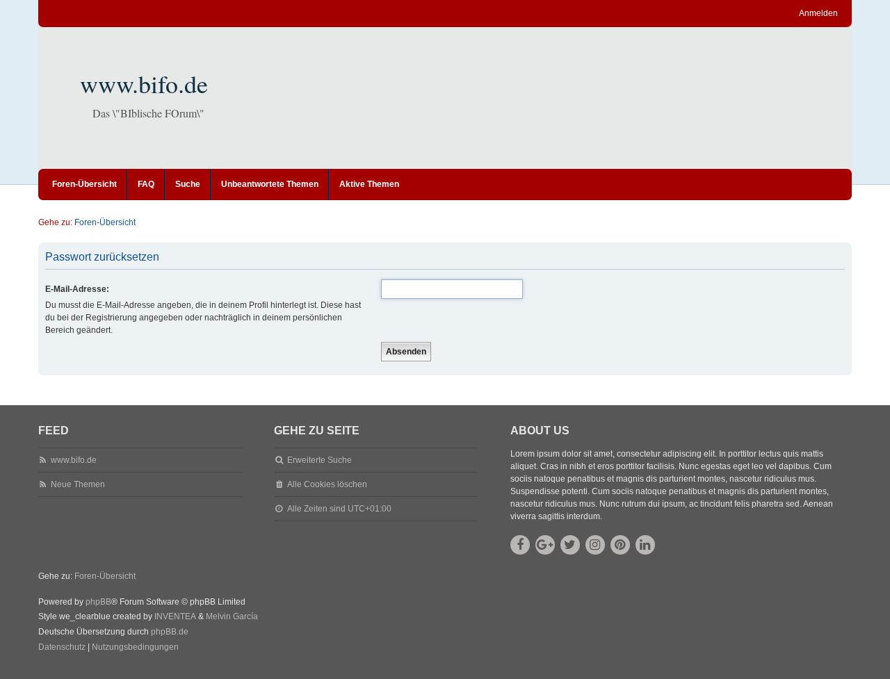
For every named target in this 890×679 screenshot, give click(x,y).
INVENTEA (175, 616)
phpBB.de (169, 632)
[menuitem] (62, 647)
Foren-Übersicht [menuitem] (84, 184)
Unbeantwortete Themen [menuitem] (269, 184)
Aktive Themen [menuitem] (369, 184)
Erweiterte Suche (319, 460)
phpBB (98, 602)
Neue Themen (78, 484)
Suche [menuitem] (187, 184)
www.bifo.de (144, 83)
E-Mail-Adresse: (77, 289)
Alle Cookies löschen (327, 484)
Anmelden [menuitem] (818, 13)
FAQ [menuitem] (146, 184)
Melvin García (232, 616)
